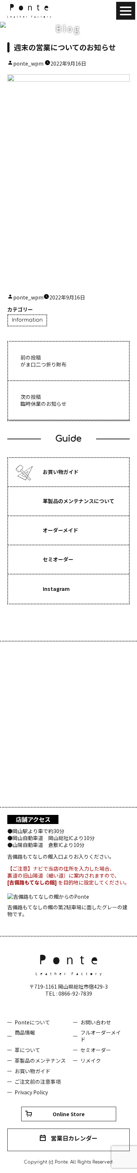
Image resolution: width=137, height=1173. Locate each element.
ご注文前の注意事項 (38, 1081)
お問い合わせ (95, 1022)
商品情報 (25, 1032)
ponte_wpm (28, 63)
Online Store (69, 1114)
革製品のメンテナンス (40, 1060)
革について (27, 1050)
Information (27, 320)
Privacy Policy (31, 1092)
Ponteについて (32, 1022)
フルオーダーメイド (100, 1036)
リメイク (90, 1060)
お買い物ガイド (32, 1071)
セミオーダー (95, 1050)
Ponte (29, 11)
